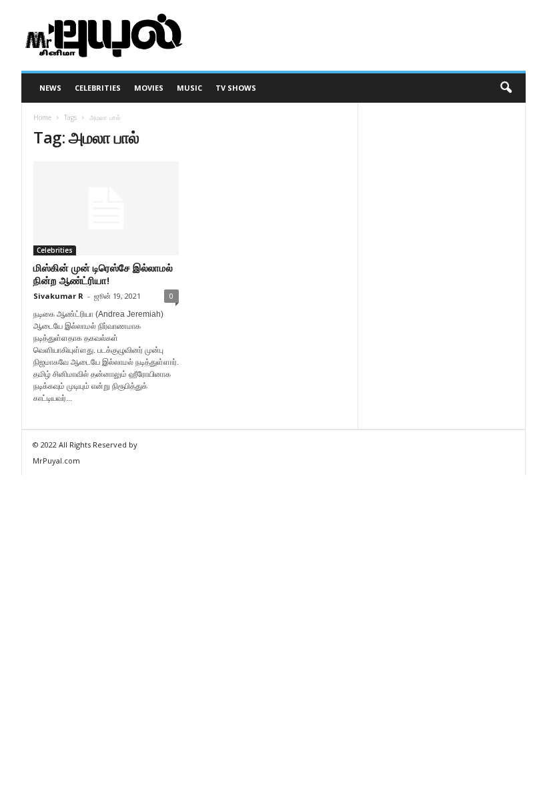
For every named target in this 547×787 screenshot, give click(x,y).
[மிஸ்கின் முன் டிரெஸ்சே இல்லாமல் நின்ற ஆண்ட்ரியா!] (106, 208)
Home (42, 117)
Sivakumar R (58, 296)
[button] (505, 88)
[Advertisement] (356, 35)
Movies (148, 88)
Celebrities (98, 88)
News (50, 88)
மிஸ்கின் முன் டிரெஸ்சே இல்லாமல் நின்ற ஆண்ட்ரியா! (103, 274)
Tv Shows (235, 88)
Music (189, 88)
